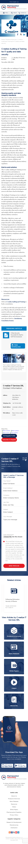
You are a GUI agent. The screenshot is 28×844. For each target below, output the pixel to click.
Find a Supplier (13, 1)
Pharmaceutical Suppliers (14, 812)
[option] (18, 598)
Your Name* (7, 481)
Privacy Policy (14, 815)
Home (3, 39)
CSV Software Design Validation (15, 600)
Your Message (7, 516)
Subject (5, 509)
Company (6, 495)
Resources (14, 804)
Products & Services (11, 39)
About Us (14, 796)
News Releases (14, 801)
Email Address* (8, 488)
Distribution (14, 827)
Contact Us (23, 12)
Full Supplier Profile (9, 435)
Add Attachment (8, 534)
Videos (14, 806)
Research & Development (14, 822)
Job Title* (6, 502)
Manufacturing (14, 825)
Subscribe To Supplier (9, 439)
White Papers (14, 809)
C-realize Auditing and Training (16, 302)
